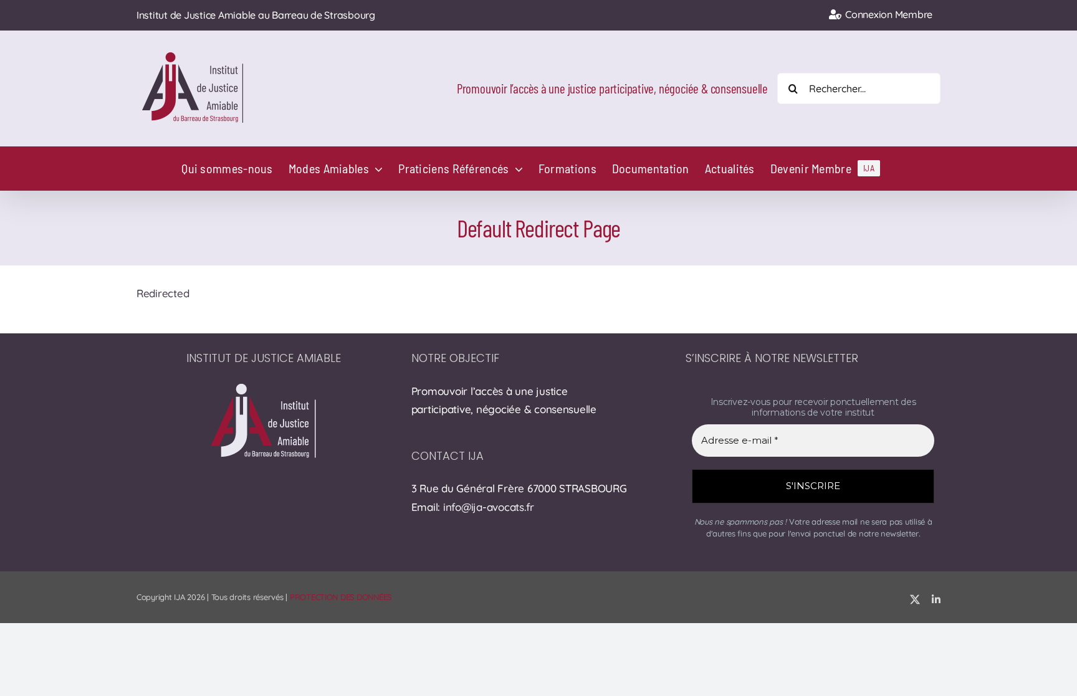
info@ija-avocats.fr (488, 506)
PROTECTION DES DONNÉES (340, 597)
